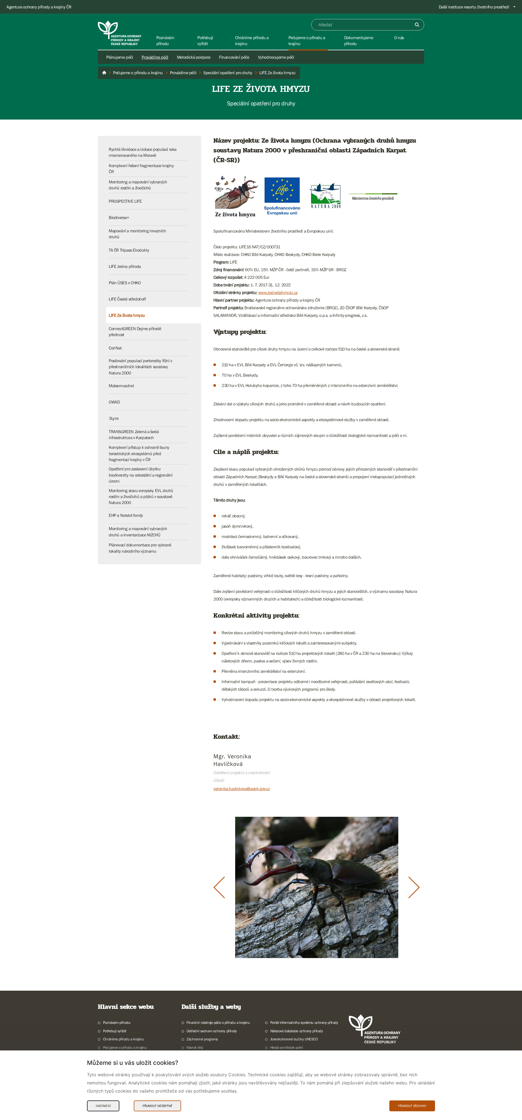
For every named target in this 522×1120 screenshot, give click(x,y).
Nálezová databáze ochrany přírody (296, 1031)
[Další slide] (414, 887)
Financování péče (234, 57)
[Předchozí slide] (219, 887)
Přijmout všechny (412, 1106)
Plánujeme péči (119, 57)
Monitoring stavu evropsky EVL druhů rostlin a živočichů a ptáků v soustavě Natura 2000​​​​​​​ (141, 496)
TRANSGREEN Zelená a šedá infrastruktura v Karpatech (134, 434)
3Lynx (114, 418)
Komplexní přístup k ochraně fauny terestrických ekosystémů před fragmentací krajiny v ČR (139, 453)
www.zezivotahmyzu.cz (278, 292)
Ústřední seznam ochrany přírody (212, 1031)
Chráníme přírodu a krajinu (123, 1039)
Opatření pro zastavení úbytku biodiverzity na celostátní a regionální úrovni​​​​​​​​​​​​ (140, 474)
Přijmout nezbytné (157, 1106)
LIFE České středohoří (127, 298)
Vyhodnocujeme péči (276, 57)
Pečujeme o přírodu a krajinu (125, 1047)
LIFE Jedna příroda (125, 266)
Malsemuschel (121, 385)
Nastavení (103, 1106)
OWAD (114, 401)
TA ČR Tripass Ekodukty (129, 250)
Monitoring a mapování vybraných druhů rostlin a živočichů (138, 184)
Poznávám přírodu (116, 1022)
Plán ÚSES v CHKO (125, 282)
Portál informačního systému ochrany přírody (304, 1022)
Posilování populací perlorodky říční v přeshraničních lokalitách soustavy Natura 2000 (140, 366)
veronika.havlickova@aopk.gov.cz (241, 788)
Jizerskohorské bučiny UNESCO (294, 1039)
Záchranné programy (202, 1039)
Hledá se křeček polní (286, 1047)
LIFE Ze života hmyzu (127, 315)
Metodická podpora (193, 57)
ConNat (115, 347)
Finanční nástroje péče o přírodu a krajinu (218, 1022)
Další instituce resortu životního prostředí (474, 6)
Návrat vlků (195, 1047)
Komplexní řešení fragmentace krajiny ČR (141, 168)
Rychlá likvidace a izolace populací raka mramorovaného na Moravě (142, 152)
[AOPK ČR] (104, 73)
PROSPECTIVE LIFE (125, 201)
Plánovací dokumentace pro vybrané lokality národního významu (140, 547)
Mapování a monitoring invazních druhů (137, 233)
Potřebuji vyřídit (114, 1031)
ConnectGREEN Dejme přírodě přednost (135, 331)
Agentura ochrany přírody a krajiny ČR (39, 6)
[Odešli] (417, 24)
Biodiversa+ (119, 217)
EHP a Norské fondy (126, 515)
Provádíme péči (155, 57)
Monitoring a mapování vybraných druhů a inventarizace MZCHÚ (138, 531)
